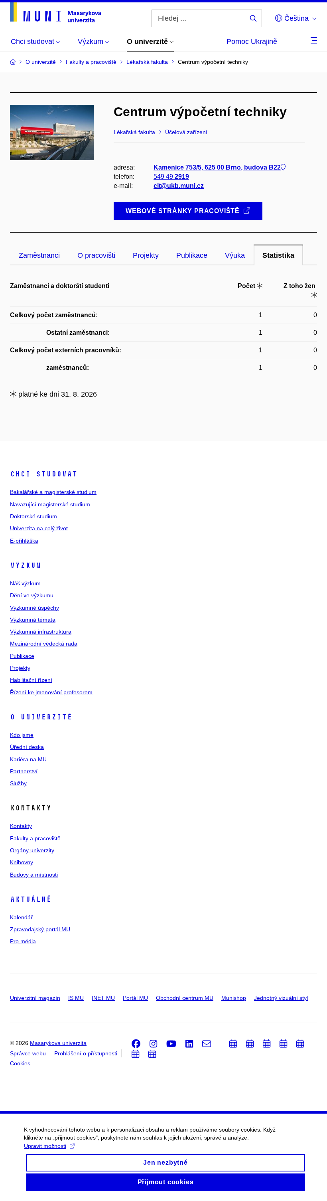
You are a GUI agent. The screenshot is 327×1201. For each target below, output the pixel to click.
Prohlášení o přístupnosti (85, 1053)
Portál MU (135, 998)
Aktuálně (30, 899)
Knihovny (21, 862)
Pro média (23, 941)
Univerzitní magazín (35, 998)
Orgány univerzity (32, 850)
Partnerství (23, 771)
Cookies (20, 1063)
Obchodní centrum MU (184, 998)
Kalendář (21, 917)
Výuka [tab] (235, 255)
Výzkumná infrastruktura (40, 631)
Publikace (22, 656)
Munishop (233, 998)
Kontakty (21, 826)
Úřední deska (27, 747)
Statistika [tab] (278, 255)
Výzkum (25, 565)
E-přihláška (24, 540)
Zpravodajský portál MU (40, 929)
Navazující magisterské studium (50, 504)
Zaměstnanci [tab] (39, 255)
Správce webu (28, 1053)
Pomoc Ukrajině (252, 41)
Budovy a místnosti (34, 874)
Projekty (20, 668)
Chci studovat (43, 474)
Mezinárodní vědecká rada (43, 643)
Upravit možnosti (45, 1146)
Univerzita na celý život (39, 528)
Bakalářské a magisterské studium (53, 492)
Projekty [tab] (146, 255)
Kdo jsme (21, 735)
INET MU (103, 998)
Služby (18, 783)
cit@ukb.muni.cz (179, 185)
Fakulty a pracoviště (35, 838)
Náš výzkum (25, 583)
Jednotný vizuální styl (281, 998)
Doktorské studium (33, 516)
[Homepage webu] (55, 12)
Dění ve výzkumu (31, 595)
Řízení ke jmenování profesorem (51, 692)
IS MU (76, 998)
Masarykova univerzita (58, 1043)
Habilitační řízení (31, 680)
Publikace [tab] (191, 255)
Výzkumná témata (32, 619)
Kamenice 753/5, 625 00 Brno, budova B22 (217, 167)
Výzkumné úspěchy (34, 607)
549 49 (171, 176)
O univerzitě (41, 717)
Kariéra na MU (28, 759)
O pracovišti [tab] (96, 255)
